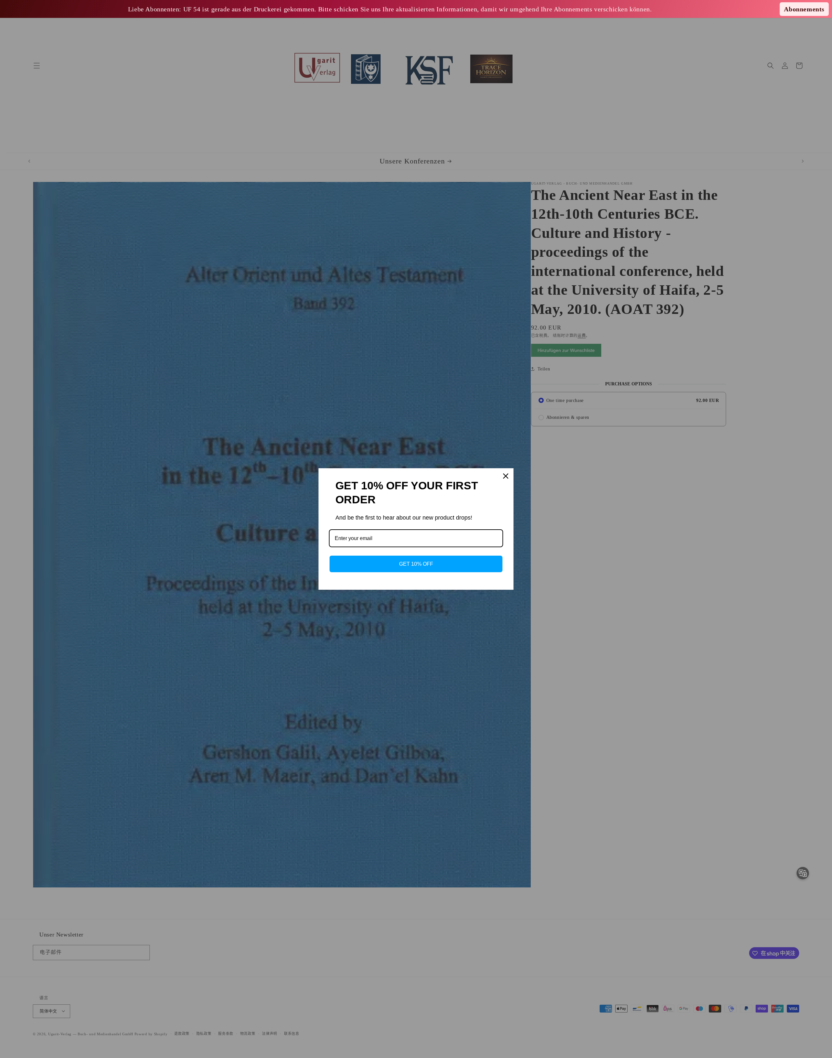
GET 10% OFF (416, 564)
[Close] (506, 476)
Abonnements (804, 9)
